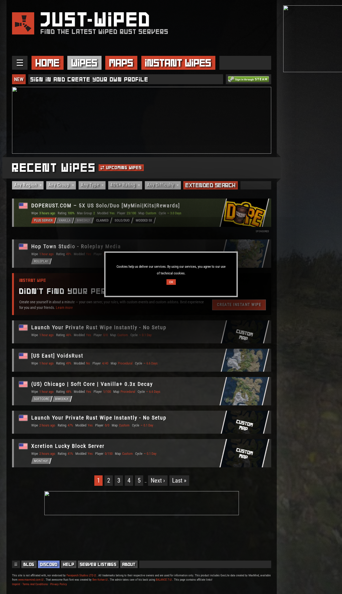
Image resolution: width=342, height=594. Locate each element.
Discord (48, 564)
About (129, 564)
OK (171, 282)
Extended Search (210, 185)
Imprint (16, 584)
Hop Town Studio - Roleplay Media (76, 246)
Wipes (84, 63)
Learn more (64, 307)
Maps (121, 63)
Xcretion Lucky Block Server (67, 446)
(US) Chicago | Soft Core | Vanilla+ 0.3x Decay (92, 384)
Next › (158, 480)
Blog (29, 564)
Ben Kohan (98, 579)
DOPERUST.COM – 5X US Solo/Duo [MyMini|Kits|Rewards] (105, 205)
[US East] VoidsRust (57, 355)
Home (48, 63)
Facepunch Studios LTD (80, 575)
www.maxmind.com (29, 579)
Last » (179, 480)
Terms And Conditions (35, 584)
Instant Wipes (178, 63)
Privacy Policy (58, 584)
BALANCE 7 (162, 579)
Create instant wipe (239, 304)
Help (68, 564)
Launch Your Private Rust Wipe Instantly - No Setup (98, 327)
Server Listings (98, 564)
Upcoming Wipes (123, 167)
